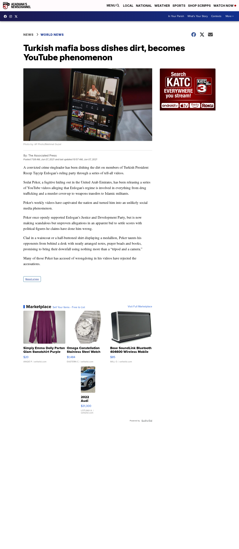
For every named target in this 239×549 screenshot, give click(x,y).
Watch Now (223, 5)
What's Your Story (197, 16)
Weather (162, 5)
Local (128, 5)
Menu (111, 5)
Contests (216, 16)
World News (52, 35)
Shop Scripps (199, 5)
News (28, 35)
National (144, 5)
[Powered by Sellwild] (146, 420)
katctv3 (6, 16)
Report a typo (32, 279)
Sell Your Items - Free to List (69, 307)
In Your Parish (176, 16)
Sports (179, 5)
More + (230, 16)
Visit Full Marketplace (140, 306)
